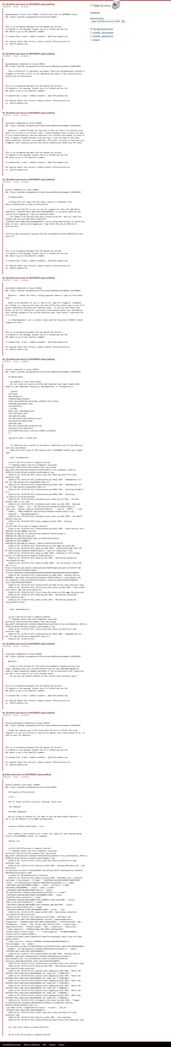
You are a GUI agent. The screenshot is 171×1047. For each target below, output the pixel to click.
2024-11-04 (6, 646)
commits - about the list (103, 36)
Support (52, 1045)
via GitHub (25, 7)
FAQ (44, 1045)
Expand (96, 40)
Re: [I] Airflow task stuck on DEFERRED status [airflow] (29, 4)
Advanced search (97, 18)
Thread (15, 7)
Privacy (61, 1045)
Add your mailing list (32, 1045)
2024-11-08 (6, 7)
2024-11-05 (6, 280)
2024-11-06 (6, 182)
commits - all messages (103, 33)
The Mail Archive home (103, 29)
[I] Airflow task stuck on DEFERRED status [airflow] (27, 774)
